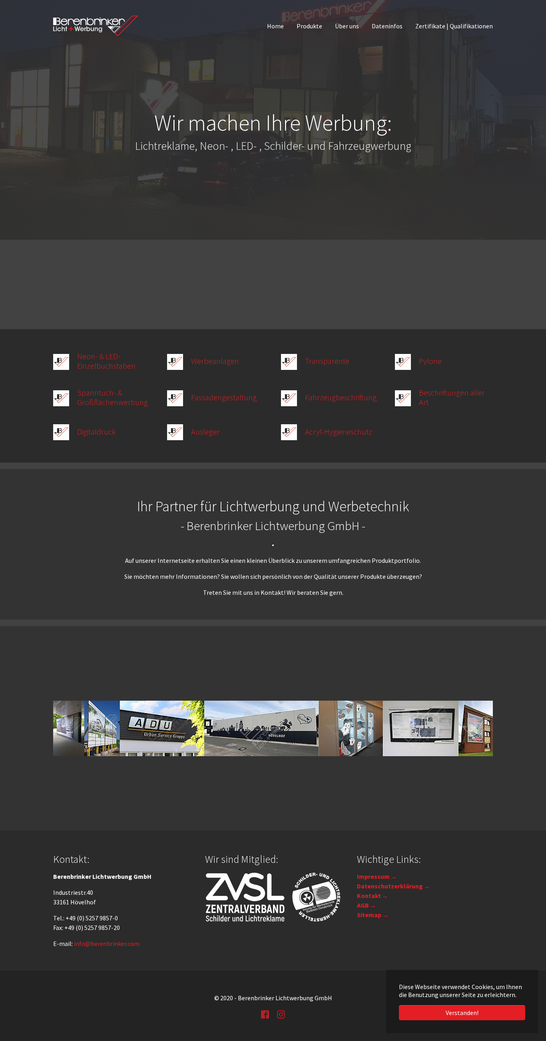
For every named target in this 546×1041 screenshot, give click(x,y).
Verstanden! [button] (462, 1013)
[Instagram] (281, 1014)
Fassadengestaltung (224, 397)
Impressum (373, 876)
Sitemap (369, 915)
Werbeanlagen (215, 361)
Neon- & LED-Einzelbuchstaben (106, 361)
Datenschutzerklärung (390, 886)
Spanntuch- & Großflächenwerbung (112, 397)
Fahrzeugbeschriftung (341, 397)
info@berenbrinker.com (106, 944)
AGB (363, 905)
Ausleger (205, 432)
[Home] (95, 26)
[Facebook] (265, 1014)
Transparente (327, 361)
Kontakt (369, 896)
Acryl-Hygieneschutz (338, 432)
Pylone (430, 361)
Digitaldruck (96, 432)
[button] (20, 120)
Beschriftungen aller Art (452, 397)
